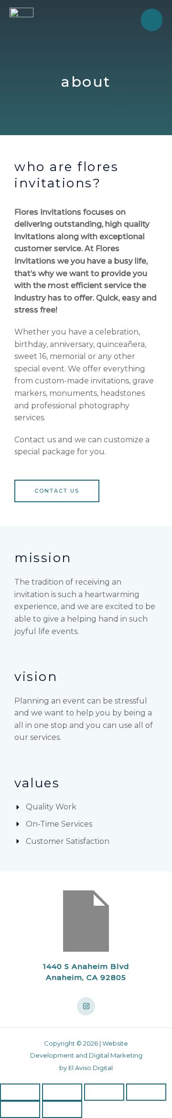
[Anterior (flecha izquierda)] (20, 1109)
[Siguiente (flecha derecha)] (62, 1109)
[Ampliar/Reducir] (20, 1092)
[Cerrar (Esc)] (146, 1092)
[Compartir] (104, 1092)
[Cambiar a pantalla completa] (62, 1092)
